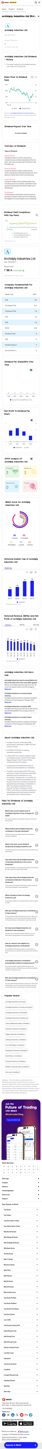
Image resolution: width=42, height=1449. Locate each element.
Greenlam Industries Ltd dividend (16, 1029)
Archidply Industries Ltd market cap (17, 1018)
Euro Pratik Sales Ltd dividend (15, 1045)
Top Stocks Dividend (10, 1303)
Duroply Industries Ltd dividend (15, 1061)
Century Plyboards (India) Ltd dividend (17, 1023)
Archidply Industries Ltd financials (16, 1012)
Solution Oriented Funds (11, 1347)
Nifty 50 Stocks (8, 1281)
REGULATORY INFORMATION (11, 1440)
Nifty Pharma (8, 1276)
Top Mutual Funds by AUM (12, 1325)
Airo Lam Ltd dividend (12, 1072)
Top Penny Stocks (9, 1314)
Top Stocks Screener (10, 1364)
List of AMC (7, 1320)
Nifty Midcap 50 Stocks (11, 1237)
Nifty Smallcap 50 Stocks (11, 1243)
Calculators (7, 1358)
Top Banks (7, 1369)
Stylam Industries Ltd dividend (15, 1034)
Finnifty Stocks (8, 1254)
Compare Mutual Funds (11, 1375)
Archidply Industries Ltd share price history (19, 1007)
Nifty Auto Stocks (9, 1265)
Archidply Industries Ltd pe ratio (16, 1002)
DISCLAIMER (23, 1437)
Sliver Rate (7, 1391)
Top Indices (7, 1215)
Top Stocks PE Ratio (10, 1298)
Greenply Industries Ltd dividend (16, 1040)
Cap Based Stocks (9, 1380)
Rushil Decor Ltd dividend (14, 1056)
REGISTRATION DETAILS (9, 1437)
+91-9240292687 (7, 1408)
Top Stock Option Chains (11, 1221)
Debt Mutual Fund (9, 1336)
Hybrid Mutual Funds (10, 1342)
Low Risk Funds (9, 1353)
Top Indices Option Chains (12, 1226)
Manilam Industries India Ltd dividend (17, 1067)
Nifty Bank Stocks (9, 1248)
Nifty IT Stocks (8, 1259)
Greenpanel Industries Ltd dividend (16, 1050)
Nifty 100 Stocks (9, 1287)
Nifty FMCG (7, 1270)
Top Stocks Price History (11, 1309)
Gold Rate (7, 1386)
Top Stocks (7, 1209)
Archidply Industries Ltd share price (22, 113)
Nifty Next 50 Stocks (10, 1232)
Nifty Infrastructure (10, 1292)
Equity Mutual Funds (10, 1331)
